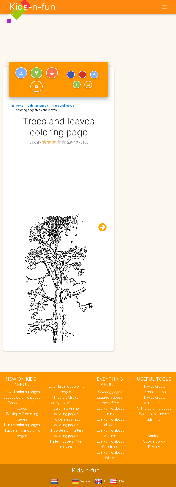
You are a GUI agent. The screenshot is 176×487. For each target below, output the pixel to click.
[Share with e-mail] (88, 84)
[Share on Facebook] (71, 74)
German (85, 481)
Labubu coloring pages (22, 397)
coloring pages (38, 106)
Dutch (62, 481)
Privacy (154, 446)
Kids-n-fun (32, 7)
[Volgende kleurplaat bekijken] (101, 227)
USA (120, 481)
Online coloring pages (154, 408)
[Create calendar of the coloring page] (36, 72)
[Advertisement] (58, 178)
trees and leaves (63, 106)
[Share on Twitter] (94, 74)
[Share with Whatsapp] (77, 84)
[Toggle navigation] (164, 7)
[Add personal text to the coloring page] (21, 72)
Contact (154, 435)
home (18, 106)
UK (104, 481)
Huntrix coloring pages (22, 424)
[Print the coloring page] (52, 72)
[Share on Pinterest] (82, 74)
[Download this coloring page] (36, 86)
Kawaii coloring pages (22, 392)
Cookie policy (154, 441)
